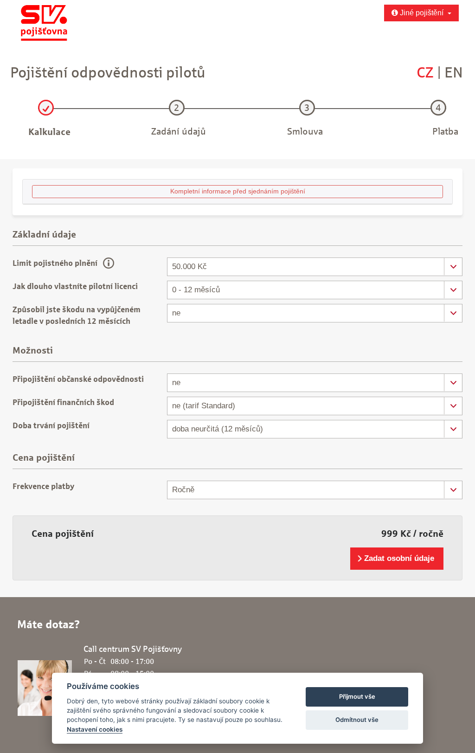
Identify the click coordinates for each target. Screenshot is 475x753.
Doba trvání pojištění (51, 425)
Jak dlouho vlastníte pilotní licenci (75, 286)
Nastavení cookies (94, 729)
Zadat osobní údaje (399, 558)
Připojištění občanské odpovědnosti (78, 379)
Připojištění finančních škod (63, 402)
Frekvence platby (43, 486)
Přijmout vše (357, 696)
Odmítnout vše (357, 719)
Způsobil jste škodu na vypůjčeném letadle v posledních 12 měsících (77, 315)
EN (453, 72)
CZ (425, 72)
